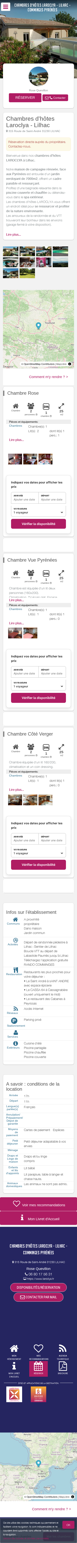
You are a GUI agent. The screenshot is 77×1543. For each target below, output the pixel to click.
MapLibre (61, 364)
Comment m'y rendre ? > (48, 377)
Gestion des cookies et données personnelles (26, 1538)
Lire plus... (13, 234)
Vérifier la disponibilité (38, 524)
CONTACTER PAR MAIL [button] (41, 1297)
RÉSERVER (25, 98)
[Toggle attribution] (69, 364)
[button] (55, 97)
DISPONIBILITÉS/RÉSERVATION (38, 1287)
